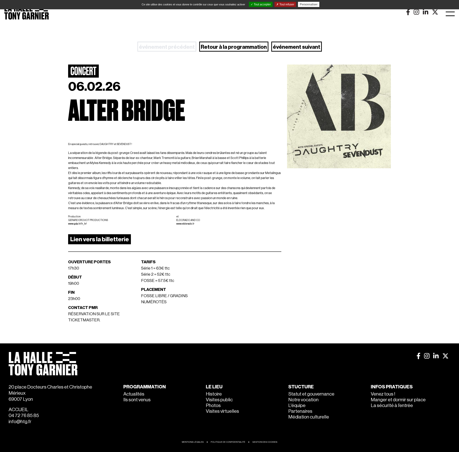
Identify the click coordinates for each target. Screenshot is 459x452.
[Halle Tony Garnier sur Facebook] (418, 356)
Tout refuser (286, 4)
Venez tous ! (383, 394)
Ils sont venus (137, 399)
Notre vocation (303, 399)
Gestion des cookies (264, 442)
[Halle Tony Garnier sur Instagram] (427, 356)
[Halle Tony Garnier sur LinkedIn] (436, 356)
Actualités (133, 394)
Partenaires (300, 411)
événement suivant (296, 47)
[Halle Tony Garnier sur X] (445, 356)
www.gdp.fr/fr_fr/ (77, 224)
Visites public (219, 399)
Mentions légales (193, 442)
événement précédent (167, 47)
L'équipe (297, 405)
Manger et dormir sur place (398, 399)
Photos (213, 405)
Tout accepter (262, 4)
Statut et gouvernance (311, 394)
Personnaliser (309, 4)
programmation (144, 386)
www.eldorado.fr (185, 224)
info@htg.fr (20, 421)
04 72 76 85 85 (24, 415)
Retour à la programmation (234, 47)
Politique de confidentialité (228, 442)
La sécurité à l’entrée (392, 405)
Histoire (214, 394)
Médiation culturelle (308, 417)
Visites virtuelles (222, 411)
